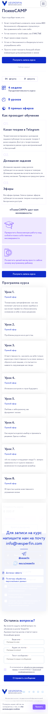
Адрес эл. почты (19, 647)
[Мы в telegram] (29, 692)
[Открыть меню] (43, 3)
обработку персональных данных (27, 668)
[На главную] (12, 2)
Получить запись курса (24, 60)
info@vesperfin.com (24, 544)
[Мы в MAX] (43, 692)
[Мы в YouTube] (34, 692)
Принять (39, 707)
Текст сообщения (20, 655)
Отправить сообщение (24, 678)
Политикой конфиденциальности (29, 670)
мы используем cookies (13, 707)
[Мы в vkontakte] (23, 692)
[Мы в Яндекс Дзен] (38, 692)
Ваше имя (16, 639)
